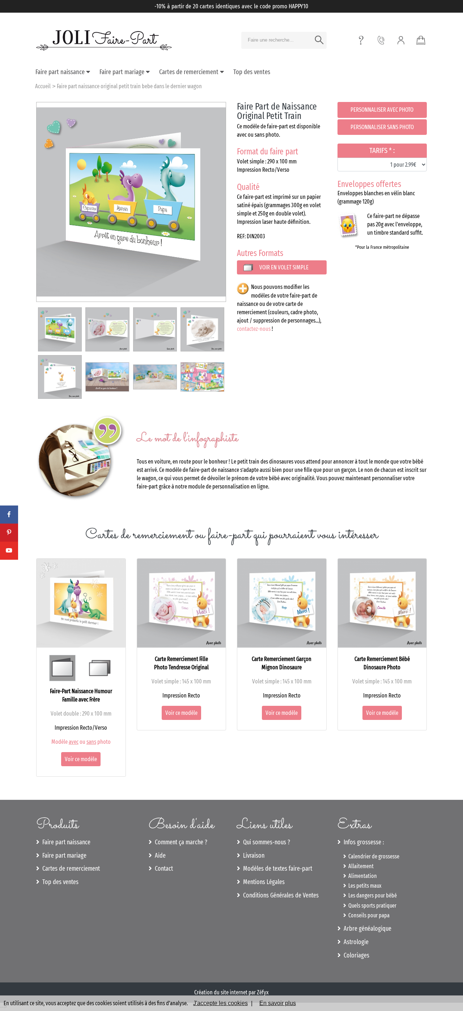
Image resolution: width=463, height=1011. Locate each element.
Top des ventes (251, 72)
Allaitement (360, 866)
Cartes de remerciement (189, 72)
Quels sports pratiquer (371, 905)
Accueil (43, 86)
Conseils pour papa (368, 915)
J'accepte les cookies (220, 1003)
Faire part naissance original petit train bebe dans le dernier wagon (129, 86)
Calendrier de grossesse (372, 856)
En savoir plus (277, 1003)
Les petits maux (363, 885)
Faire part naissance (60, 72)
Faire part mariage (122, 72)
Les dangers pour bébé (371, 895)
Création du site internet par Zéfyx (231, 992)
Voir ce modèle (81, 759)
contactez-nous (254, 328)
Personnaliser (382, 109)
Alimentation (361, 876)
